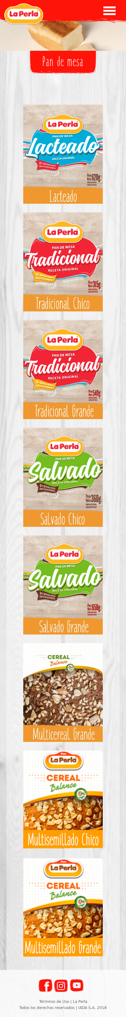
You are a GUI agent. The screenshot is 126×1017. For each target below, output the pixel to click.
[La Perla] (23, 14)
